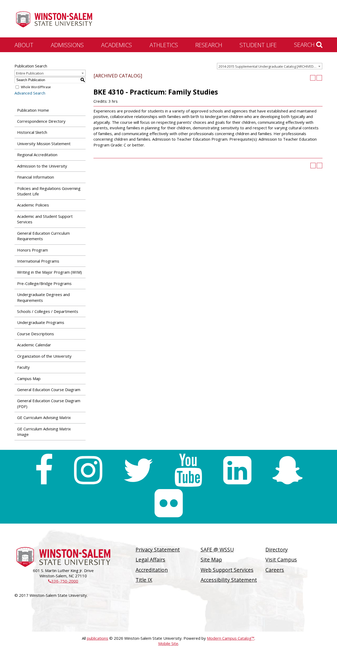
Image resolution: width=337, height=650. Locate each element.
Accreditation (152, 569)
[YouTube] (188, 470)
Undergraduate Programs (40, 322)
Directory (276, 549)
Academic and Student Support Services (45, 219)
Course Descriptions (35, 333)
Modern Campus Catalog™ (230, 638)
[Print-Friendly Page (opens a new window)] (313, 78)
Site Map (211, 559)
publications (97, 638)
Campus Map (29, 378)
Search (305, 44)
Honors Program (32, 250)
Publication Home (33, 110)
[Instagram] (88, 470)
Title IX (144, 579)
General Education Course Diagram (48, 389)
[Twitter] (138, 470)
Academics (116, 45)
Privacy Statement (158, 549)
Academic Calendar (34, 344)
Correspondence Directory (41, 121)
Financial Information (35, 177)
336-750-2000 (63, 581)
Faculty (23, 367)
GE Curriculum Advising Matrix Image (44, 431)
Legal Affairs (150, 559)
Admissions (67, 45)
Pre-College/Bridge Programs (44, 283)
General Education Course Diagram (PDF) (48, 403)
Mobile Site (168, 643)
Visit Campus (281, 559)
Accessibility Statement (229, 579)
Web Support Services (227, 569)
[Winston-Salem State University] (53, 19)
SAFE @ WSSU (217, 549)
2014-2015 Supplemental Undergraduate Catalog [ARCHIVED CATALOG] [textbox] (270, 66)
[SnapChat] (287, 470)
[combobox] (269, 66)
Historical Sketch (32, 132)
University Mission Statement (44, 143)
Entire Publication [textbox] (30, 73)
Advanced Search (29, 93)
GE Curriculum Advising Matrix (44, 417)
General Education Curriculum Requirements (43, 235)
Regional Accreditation (37, 154)
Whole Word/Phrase (36, 87)
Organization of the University (44, 356)
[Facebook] (43, 470)
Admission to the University (42, 166)
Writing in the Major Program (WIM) (49, 272)
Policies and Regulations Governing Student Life (49, 191)
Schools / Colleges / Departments (47, 311)
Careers (274, 569)
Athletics (164, 45)
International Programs (38, 261)
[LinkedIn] (237, 470)
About (23, 45)
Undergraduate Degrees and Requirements (43, 297)
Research (208, 45)
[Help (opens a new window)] (319, 78)
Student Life (258, 45)
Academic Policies (33, 205)
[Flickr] (169, 503)
